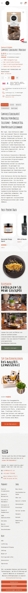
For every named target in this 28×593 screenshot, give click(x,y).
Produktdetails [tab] (5, 108)
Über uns (18, 497)
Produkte (4, 484)
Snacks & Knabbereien (5, 511)
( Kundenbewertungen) (13, 57)
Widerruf (4, 553)
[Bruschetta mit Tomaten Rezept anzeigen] (14, 302)
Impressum (4, 563)
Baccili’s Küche (21, 501)
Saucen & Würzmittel (4, 495)
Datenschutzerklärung (13, 578)
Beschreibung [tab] (5, 105)
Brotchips (19, 507)
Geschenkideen (5, 529)
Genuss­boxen (19, 504)
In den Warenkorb (10, 424)
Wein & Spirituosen (5, 525)
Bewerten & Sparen (19, 521)
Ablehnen (14, 586)
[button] (17, 77)
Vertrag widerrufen (7, 557)
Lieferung (4, 544)
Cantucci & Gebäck (6, 47)
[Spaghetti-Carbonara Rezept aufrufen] (14, 267)
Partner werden (20, 510)
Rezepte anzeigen (11, 348)
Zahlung (3, 550)
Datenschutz (5, 560)
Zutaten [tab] (12, 104)
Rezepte (18, 514)
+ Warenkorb (12, 77)
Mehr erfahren (6, 73)
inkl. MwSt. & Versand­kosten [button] (13, 54)
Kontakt (18, 517)
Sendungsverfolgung (7, 547)
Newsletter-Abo (9, 97)
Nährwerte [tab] (18, 104)
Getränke (4, 521)
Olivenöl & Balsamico (4, 500)
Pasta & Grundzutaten (5, 490)
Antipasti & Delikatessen (5, 506)
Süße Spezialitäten (5, 516)
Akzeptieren (14, 582)
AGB (2, 540)
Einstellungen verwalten (14, 590)
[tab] (14, 108)
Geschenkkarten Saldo (20, 493)
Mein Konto (19, 489)
